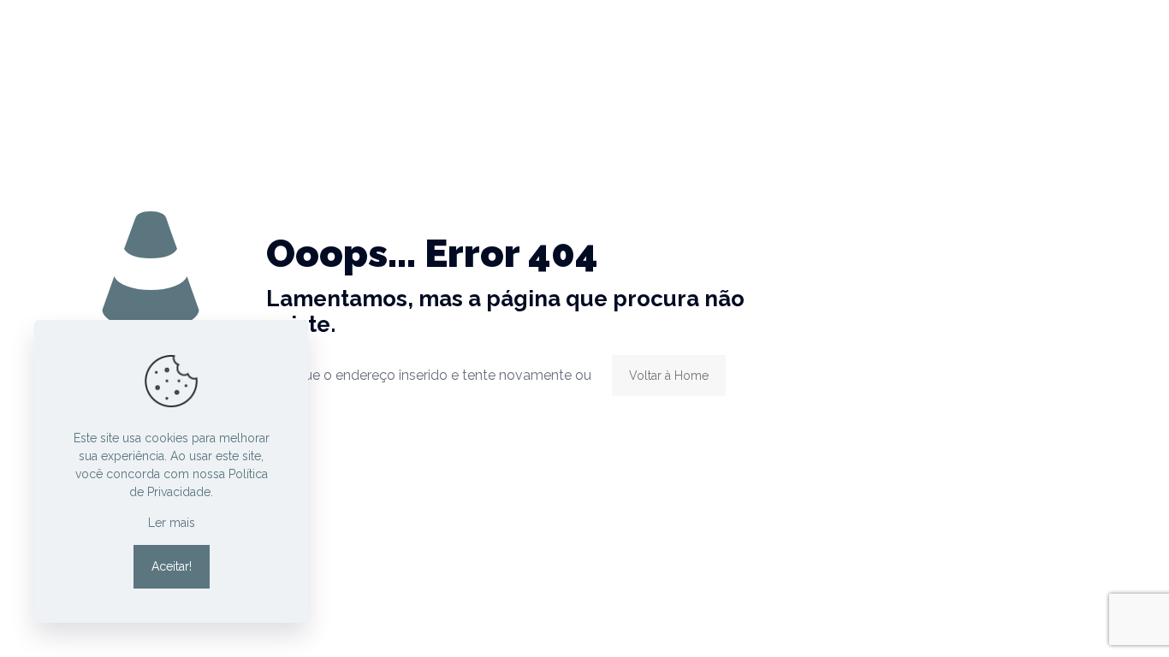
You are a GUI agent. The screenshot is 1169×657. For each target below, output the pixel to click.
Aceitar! (171, 566)
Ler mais (171, 523)
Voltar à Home (669, 375)
